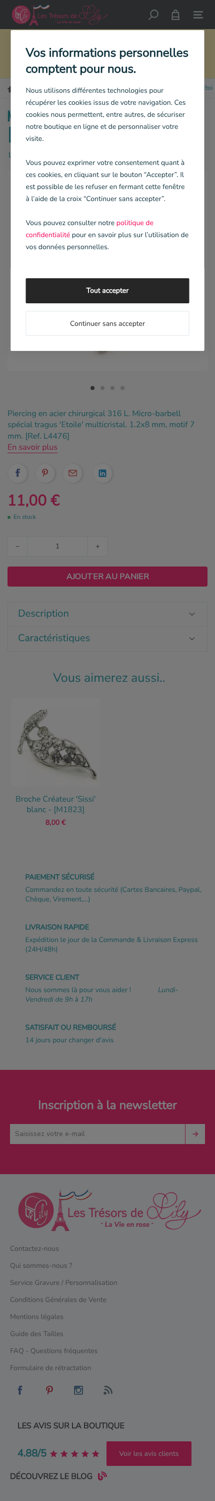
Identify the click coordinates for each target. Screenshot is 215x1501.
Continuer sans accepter (107, 323)
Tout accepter (107, 290)
